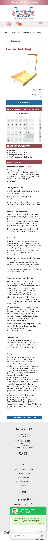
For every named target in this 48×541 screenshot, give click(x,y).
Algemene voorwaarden (24, 469)
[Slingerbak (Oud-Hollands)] (24, 70)
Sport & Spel (15, 33)
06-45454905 (24, 441)
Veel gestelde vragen (24, 477)
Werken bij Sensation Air (24, 481)
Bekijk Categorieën (13, 41)
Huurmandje (24, 102)
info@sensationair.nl (24, 443)
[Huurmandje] (17, 25)
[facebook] (21, 455)
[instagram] (26, 455)
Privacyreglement (24, 473)
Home (6, 33)
